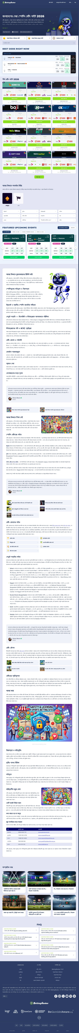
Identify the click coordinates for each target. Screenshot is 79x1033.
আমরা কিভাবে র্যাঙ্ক (57, 975)
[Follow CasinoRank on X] (63, 996)
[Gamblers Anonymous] (15, 1011)
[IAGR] (7, 1011)
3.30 (17, 248)
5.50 (41, 248)
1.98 (61, 248)
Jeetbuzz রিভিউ (64, 147)
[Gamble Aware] (61, 1011)
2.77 (12, 248)
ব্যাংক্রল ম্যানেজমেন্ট (39, 977)
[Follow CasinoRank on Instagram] (59, 996)
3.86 (70, 248)
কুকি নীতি (23, 1030)
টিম (20, 980)
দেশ (20, 975)
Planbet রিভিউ (39, 147)
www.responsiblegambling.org (46, 838)
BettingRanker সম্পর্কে (57, 969)
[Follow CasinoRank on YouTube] (67, 996)
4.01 (70, 250)
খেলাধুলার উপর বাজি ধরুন (61, 2)
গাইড (70, 2)
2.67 (22, 250)
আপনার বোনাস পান (14, 98)
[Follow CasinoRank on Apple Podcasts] (74, 996)
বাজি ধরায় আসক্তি (12, 1030)
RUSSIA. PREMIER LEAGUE (28, 231)
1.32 (37, 248)
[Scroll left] (2, 247)
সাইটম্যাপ (57, 980)
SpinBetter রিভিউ (39, 170)
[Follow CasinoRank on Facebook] (55, 996)
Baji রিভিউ (14, 124)
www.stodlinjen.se (43, 844)
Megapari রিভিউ (64, 170)
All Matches (7, 231)
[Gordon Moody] (40, 1011)
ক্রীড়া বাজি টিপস (39, 972)
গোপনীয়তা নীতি (47, 1030)
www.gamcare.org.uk (43, 832)
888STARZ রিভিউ (64, 101)
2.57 (22, 248)
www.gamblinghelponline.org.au (46, 841)
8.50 (46, 248)
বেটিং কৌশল (22, 651)
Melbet (6, 253)
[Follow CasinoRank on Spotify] (70, 996)
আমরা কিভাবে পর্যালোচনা (57, 972)
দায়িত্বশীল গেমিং (34, 1030)
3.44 (66, 248)
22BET (7, 248)
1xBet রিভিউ (64, 124)
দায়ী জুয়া (39, 975)
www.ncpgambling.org (44, 835)
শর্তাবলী (57, 1030)
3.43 (17, 250)
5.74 (41, 250)
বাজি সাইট (51, 2)
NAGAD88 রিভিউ (39, 101)
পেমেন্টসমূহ (20, 972)
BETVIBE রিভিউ (14, 170)
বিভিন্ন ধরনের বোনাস (56, 525)
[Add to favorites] (4, 63)
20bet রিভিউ (39, 124)
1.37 (37, 250)
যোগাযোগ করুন (58, 977)
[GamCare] (26, 1011)
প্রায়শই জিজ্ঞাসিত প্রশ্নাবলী (38, 980)
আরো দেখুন (38, 177)
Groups (73, 227)
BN (4, 996)
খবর (75, 2)
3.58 (66, 250)
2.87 (12, 250)
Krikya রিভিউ (14, 101)
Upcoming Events (63, 227)
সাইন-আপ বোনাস (66, 525)
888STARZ (7, 250)
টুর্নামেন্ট (20, 977)
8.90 (46, 250)
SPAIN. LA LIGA (15, 231)
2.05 (61, 250)
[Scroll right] (75, 247)
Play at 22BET (14, 257)
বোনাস (20, 969)
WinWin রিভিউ (14, 147)
